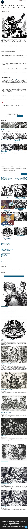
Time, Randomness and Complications (17, 526)
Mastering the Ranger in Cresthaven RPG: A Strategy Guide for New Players (20, 198)
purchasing (15, 79)
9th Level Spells (17, 523)
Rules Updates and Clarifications (20, 221)
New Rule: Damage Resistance (4, 506)
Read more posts (24, 512)
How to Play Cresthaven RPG (6, 253)
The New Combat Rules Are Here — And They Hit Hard (7, 483)
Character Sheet (16, 521)
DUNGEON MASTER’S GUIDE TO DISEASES (6, 412)
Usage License (18, 520)
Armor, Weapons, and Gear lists (6, 250)
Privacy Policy (21, 520)
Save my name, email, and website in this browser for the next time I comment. (14, 168)
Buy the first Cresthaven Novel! (6, 243)
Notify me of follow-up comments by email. (8, 170)
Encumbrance (19, 524)
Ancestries (25, 521)
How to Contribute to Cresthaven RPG (12, 520)
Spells (14, 522)
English (22, 0)
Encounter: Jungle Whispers (21, 235)
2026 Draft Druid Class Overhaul (4, 306)
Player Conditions (23, 526)
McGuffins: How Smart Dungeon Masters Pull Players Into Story (7, 238)
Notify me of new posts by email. (7, 172)
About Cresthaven (6, 520)
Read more (20, 317)
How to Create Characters (5, 245)
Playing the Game (9, 524)
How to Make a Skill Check (14, 524)
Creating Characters (4, 521)
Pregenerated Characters (20, 521)
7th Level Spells (10, 523)
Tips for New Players (4, 254)
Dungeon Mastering (4, 526)
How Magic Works (4, 256)
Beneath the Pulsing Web (3, 435)
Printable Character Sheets (5, 248)
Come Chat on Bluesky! (5, 261)
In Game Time (22, 524)
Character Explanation (8, 521)
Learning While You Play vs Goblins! (6, 257)
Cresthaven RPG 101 (5, 524)
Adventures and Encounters (14, 527)
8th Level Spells (14, 523)
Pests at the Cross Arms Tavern (4, 461)
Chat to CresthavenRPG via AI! (6, 244)
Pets (7, 197)
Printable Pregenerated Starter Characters (7, 249)
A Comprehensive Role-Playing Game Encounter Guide (20, 209)
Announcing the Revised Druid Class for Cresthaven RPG (7, 389)
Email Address (3, 272)
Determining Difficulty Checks (10, 526)
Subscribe (20, 116)
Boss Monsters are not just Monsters (7, 225)
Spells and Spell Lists (7, 210)
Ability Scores (12, 521)
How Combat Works (4, 255)
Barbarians (2, 39)
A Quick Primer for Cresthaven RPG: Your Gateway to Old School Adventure (9, 363)
